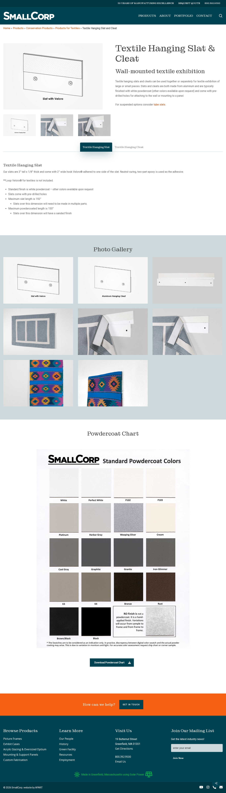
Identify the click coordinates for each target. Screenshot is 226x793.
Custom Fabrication (15, 760)
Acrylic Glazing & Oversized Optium (24, 749)
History (63, 744)
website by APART (33, 787)
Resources (65, 754)
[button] (112, 662)
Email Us (120, 761)
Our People (66, 739)
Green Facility (67, 749)
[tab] (96, 147)
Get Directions (124, 748)
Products (18, 28)
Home (6, 28)
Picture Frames (12, 739)
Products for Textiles (67, 28)
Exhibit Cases (11, 744)
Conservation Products (39, 28)
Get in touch (131, 704)
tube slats (159, 104)
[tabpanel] (113, 189)
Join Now (178, 758)
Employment (67, 760)
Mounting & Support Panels (20, 754)
